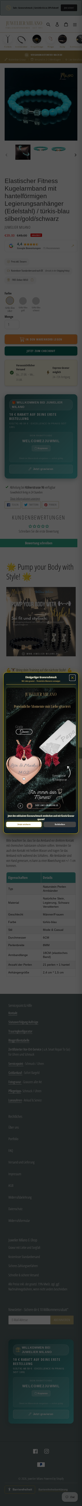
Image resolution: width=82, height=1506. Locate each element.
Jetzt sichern (23, 824)
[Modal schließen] (72, 677)
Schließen (60, 824)
